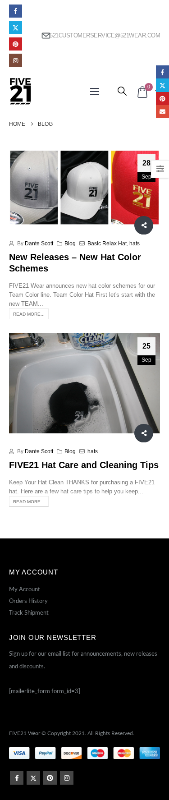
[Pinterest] (15, 44)
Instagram (66, 778)
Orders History (28, 601)
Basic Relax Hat (107, 243)
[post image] (84, 187)
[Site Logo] (20, 91)
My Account (24, 590)
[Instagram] (15, 60)
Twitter (33, 778)
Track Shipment (29, 613)
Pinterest (50, 778)
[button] (94, 91)
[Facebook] (15, 11)
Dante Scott (39, 243)
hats (134, 243)
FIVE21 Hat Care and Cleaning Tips (84, 465)
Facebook (16, 778)
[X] (15, 27)
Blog (70, 243)
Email (162, 111)
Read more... (29, 314)
